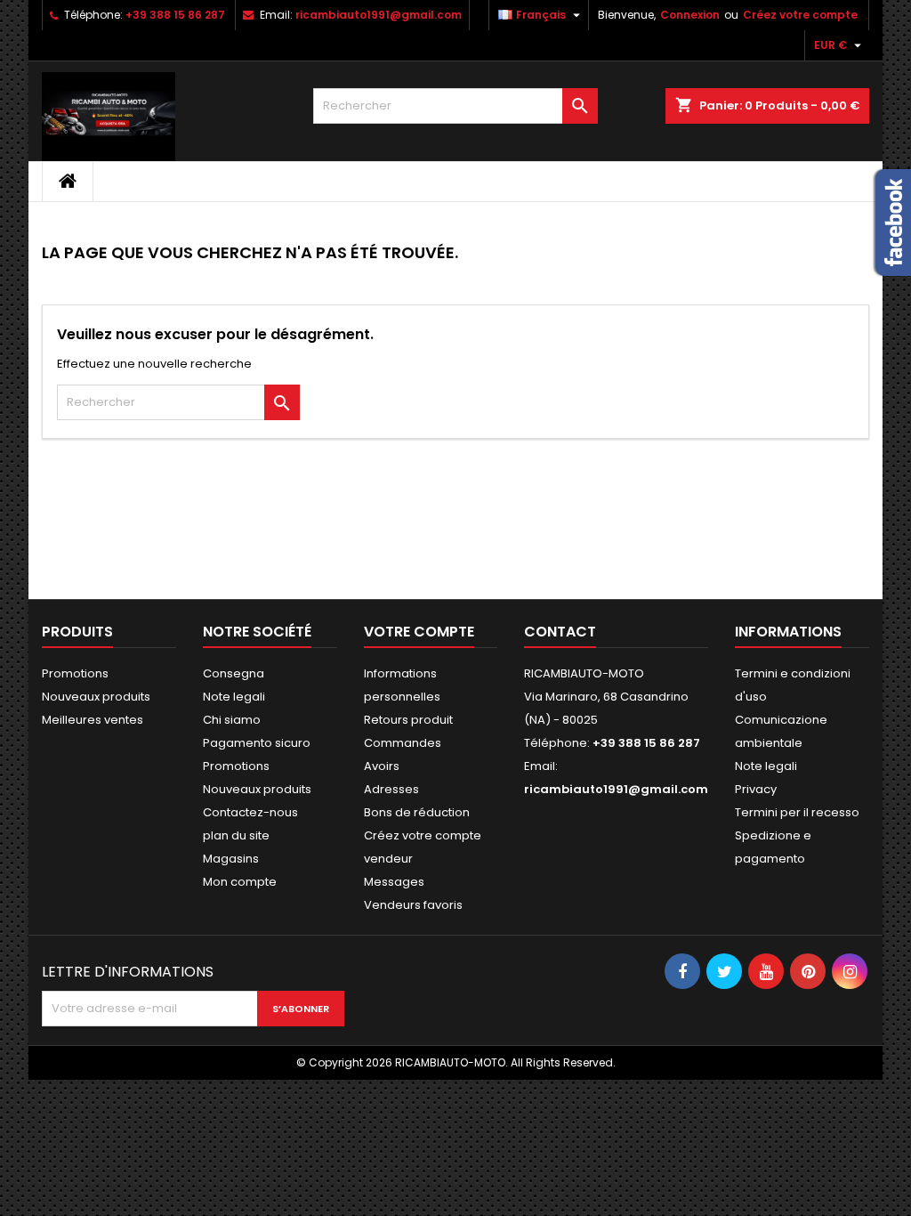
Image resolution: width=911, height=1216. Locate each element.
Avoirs (381, 766)
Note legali (234, 696)
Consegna (233, 673)
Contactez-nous (250, 812)
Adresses (391, 789)
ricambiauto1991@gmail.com (378, 14)
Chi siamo (232, 719)
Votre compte (419, 631)
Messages (394, 881)
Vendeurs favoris (413, 904)
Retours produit (408, 719)
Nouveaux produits (96, 696)
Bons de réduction (417, 812)
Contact (560, 631)
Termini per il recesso (797, 812)
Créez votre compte (800, 14)
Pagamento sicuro (256, 742)
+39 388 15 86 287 (175, 14)
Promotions (75, 673)
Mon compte (240, 881)
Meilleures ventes (92, 719)
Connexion (690, 14)
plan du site (236, 835)
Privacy (756, 789)
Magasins (231, 858)
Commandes (402, 742)
